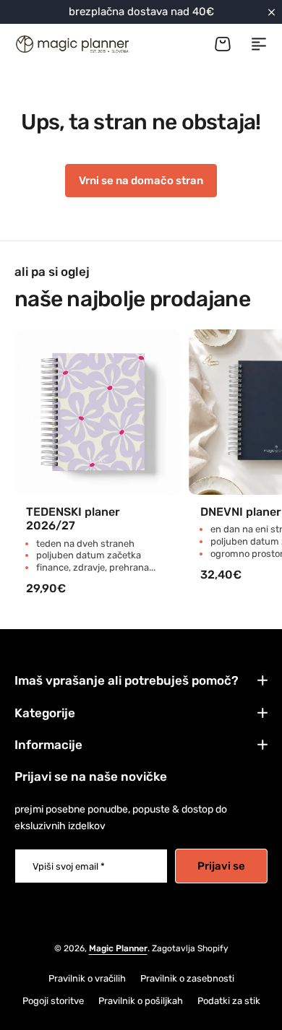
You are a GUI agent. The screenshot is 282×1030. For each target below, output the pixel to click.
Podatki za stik (228, 1000)
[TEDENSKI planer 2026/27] (97, 412)
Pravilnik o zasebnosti (187, 978)
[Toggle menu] (259, 44)
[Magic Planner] (71, 44)
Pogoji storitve (53, 1000)
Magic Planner (118, 948)
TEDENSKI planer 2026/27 (73, 518)
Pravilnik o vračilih (87, 978)
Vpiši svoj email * (69, 866)
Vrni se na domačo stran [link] (141, 180)
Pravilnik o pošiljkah (140, 1000)
